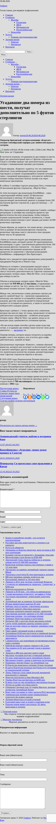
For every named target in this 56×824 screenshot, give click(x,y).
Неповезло (16, 44)
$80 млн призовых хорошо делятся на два (24, 577)
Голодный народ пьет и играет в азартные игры (27, 702)
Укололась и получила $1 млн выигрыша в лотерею (29, 574)
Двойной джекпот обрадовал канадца (22, 609)
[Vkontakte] (38, 394)
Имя (2, 512)
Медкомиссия (22, 27)
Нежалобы (16, 32)
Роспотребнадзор (24, 30)
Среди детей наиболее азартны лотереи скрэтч (27, 623)
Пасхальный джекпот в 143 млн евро (22, 579)
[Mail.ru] (34, 394)
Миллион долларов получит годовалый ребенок (27, 655)
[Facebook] (25, 394)
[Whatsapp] (43, 394)
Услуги (8, 34)
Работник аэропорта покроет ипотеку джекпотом (28, 611)
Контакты (10, 47)
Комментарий (7, 489)
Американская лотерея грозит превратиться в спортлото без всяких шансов (26, 695)
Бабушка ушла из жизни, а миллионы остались (27, 606)
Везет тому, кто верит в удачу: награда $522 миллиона (30, 692)
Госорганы (21, 22)
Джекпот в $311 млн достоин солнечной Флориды (28, 582)
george (23, 135)
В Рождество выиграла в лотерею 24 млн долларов (29, 665)
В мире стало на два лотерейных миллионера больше (30, 682)
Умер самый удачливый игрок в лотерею (24, 631)
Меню (3, 55)
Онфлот (3, 6)
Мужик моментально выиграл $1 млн (22, 604)
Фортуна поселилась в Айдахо (19, 589)
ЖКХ (18, 25)
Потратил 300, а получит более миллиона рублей (28, 621)
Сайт (2, 522)
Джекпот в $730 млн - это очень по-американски (28, 592)
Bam (2, 820)
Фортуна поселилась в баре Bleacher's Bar (24, 677)
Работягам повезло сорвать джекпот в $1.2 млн (27, 645)
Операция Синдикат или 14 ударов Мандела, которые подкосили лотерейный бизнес (30, 688)
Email (2, 517)
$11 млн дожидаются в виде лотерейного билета (27, 658)
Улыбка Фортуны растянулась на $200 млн (25, 680)
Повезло (15, 42)
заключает (18, 330)
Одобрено (10, 17)
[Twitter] (47, 394)
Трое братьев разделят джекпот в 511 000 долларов (28, 614)
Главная (9, 15)
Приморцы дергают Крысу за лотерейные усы (26, 663)
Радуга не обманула (14, 547)
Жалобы (14, 20)
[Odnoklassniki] (30, 394)
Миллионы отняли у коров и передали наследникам (29, 660)
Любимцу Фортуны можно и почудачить (24, 618)
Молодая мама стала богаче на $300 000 (23, 557)
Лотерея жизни (12, 39)
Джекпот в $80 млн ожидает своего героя (24, 653)
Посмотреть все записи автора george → (18, 425)
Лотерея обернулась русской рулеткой (23, 699)
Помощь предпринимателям (24, 37)
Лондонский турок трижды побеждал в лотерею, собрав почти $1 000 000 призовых (28, 561)
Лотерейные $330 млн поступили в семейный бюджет (30, 633)
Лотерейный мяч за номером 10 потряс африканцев (29, 601)
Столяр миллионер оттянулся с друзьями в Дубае (28, 594)
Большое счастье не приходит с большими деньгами (29, 555)
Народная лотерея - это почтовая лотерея (24, 616)
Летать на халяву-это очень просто (21, 685)
